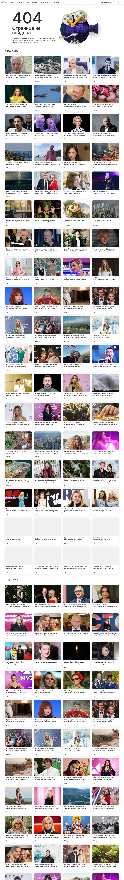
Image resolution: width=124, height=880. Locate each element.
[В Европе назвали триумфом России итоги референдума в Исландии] (47, 329)
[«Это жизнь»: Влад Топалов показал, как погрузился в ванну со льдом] (105, 358)
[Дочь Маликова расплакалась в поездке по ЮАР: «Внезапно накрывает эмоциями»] (105, 858)
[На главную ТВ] (5, 2)
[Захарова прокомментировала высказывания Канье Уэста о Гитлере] (47, 771)
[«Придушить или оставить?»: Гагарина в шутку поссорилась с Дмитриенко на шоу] (76, 271)
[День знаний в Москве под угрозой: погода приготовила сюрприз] (18, 713)
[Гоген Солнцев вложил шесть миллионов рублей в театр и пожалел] (18, 242)
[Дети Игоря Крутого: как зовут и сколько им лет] (76, 742)
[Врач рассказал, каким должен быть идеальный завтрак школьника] (76, 531)
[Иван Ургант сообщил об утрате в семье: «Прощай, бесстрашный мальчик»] (105, 69)
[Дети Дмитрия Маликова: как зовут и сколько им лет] (76, 185)
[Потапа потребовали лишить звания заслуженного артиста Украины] (105, 800)
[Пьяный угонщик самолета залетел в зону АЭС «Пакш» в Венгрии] (47, 98)
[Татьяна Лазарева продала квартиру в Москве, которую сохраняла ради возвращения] (76, 127)
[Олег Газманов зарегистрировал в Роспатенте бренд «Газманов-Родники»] (76, 647)
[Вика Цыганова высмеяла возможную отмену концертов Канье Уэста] (18, 329)
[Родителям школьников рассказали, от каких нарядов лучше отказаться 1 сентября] (47, 676)
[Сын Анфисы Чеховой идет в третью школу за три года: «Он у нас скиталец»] (18, 271)
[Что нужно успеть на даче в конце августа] (18, 445)
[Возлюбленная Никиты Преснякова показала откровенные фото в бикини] (76, 358)
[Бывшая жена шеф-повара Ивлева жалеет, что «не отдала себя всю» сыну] (105, 127)
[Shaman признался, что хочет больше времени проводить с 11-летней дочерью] (76, 69)
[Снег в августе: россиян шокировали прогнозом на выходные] (105, 213)
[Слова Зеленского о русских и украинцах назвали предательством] (47, 387)
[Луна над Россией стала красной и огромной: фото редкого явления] (105, 589)
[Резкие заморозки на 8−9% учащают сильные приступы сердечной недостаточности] (76, 473)
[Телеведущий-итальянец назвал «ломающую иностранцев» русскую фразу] (76, 589)
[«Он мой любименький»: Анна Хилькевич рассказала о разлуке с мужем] (47, 502)
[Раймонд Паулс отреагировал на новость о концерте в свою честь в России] (18, 69)
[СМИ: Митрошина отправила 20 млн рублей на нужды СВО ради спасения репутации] (105, 271)
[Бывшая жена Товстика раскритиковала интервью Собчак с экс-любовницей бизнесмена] (76, 156)
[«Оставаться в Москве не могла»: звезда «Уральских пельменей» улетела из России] (105, 742)
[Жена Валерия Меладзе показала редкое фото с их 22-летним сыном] (47, 185)
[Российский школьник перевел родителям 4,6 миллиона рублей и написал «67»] (18, 213)
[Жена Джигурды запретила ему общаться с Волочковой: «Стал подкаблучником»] (47, 742)
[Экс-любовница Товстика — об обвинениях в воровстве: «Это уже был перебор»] (76, 560)
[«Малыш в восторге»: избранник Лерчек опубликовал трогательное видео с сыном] (18, 531)
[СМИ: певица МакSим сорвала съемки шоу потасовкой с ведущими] (105, 445)
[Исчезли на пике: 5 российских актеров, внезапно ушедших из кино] (105, 242)
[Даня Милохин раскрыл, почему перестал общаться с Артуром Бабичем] (76, 242)
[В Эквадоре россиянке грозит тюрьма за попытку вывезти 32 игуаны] (18, 473)
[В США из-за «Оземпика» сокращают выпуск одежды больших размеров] (18, 358)
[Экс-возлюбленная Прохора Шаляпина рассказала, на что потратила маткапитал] (18, 98)
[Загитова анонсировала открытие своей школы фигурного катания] (47, 647)
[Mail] (2, 2)
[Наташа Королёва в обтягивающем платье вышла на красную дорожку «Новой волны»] (105, 713)
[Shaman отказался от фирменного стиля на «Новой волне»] (105, 185)
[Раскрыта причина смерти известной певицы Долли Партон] (18, 502)
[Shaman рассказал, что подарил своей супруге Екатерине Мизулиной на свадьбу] (47, 127)
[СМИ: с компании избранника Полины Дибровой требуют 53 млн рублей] (47, 358)
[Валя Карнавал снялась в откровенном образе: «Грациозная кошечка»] (18, 560)
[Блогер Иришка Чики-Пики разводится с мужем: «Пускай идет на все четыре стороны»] (18, 589)
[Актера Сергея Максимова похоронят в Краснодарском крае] (76, 771)
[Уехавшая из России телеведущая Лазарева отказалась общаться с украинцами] (105, 329)
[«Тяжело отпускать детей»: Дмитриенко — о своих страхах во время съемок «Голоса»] (18, 647)
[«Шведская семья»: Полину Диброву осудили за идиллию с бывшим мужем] (18, 771)
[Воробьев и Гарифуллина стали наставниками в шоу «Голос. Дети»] (105, 473)
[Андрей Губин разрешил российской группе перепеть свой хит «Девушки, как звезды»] (105, 560)
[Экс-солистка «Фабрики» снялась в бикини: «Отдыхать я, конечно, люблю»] (76, 387)
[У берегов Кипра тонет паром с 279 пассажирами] (18, 156)
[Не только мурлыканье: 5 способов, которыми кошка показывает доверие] (47, 618)
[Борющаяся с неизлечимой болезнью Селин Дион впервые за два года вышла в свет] (76, 618)
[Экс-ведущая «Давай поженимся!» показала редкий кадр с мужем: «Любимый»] (47, 713)
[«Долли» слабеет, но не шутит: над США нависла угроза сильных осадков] (105, 387)
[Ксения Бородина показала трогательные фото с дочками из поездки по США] (18, 618)
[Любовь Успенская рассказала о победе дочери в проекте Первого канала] (105, 502)
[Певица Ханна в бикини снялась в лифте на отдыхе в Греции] (105, 618)
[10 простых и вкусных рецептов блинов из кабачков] (76, 213)
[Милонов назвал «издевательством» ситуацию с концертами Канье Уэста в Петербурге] (76, 98)
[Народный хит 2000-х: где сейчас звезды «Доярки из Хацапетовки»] (47, 589)
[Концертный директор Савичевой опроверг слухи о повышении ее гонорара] (18, 300)
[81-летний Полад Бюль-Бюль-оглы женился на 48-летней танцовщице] (76, 713)
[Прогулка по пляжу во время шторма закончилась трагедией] (18, 185)
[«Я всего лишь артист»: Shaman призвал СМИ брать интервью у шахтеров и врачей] (47, 560)
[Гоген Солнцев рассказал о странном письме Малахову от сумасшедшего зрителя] (47, 213)
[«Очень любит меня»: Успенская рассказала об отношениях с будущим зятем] (76, 502)
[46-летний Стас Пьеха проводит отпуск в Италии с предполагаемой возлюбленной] (18, 387)
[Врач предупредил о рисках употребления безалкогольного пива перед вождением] (105, 416)
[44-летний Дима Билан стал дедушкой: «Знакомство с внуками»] (18, 127)
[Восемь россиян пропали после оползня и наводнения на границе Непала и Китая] (47, 445)
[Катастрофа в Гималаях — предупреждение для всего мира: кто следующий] (47, 69)
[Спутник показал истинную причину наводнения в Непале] (76, 329)
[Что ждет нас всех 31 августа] (18, 676)
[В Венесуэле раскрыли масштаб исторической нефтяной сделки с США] (105, 647)
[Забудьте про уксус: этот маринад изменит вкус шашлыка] (105, 156)
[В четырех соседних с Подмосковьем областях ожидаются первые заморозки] (76, 416)
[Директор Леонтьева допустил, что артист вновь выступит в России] (47, 531)
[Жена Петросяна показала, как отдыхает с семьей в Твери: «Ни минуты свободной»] (76, 800)
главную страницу (32, 42)
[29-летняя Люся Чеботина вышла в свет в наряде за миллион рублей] (18, 800)
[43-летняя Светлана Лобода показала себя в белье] (47, 800)
